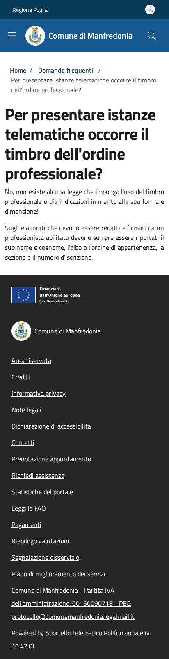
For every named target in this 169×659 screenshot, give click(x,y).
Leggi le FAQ (28, 508)
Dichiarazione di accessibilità (51, 426)
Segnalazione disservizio (45, 557)
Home (18, 70)
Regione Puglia (30, 9)
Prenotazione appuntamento (51, 459)
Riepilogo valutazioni (40, 541)
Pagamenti (26, 524)
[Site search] (152, 36)
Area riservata (31, 360)
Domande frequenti (66, 70)
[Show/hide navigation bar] (12, 35)
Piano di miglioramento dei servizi (58, 574)
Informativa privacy (38, 393)
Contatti (22, 442)
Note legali (26, 410)
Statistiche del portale (42, 492)
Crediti (20, 377)
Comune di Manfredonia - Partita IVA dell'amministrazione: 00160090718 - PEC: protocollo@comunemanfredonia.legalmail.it (73, 603)
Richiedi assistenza (37, 475)
